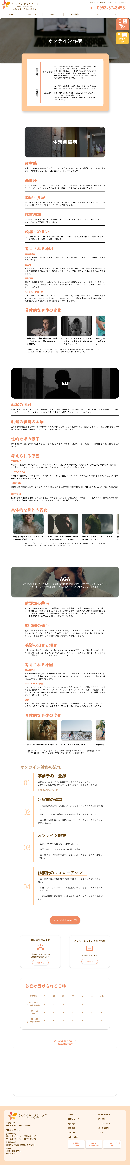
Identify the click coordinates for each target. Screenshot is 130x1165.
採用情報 (75, 14)
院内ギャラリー (104, 1114)
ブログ (100, 1132)
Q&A (96, 14)
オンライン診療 (104, 1123)
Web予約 (101, 1119)
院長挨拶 (71, 1123)
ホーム (12, 14)
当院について (33, 14)
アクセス (117, 14)
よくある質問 (103, 1128)
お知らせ (71, 1132)
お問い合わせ (73, 1137)
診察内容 (54, 14)
